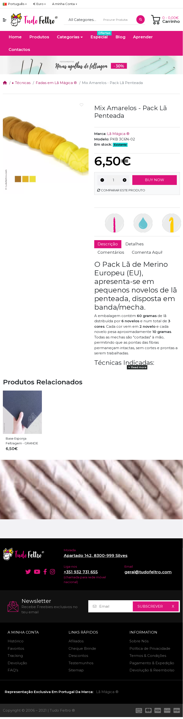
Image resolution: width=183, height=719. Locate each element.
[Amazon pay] (138, 710)
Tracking (15, 655)
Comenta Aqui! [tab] (147, 252)
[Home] (5, 82)
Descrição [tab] (108, 244)
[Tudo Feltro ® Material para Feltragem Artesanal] (30, 554)
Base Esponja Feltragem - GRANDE (22, 440)
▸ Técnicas (21, 82)
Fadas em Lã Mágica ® (56, 82)
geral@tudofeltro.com (148, 572)
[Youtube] (37, 571)
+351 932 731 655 (81, 572)
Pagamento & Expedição (151, 663)
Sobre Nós (138, 641)
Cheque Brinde (82, 648)
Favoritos (16, 648)
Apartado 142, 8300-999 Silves (96, 555)
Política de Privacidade (149, 648)
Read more (138, 367)
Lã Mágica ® (118, 133)
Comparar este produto (122, 190)
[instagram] (53, 571)
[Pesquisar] (140, 19)
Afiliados (76, 641)
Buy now (154, 180)
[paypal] (167, 710)
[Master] (148, 710)
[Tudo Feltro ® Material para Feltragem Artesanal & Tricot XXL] (34, 20)
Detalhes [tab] (134, 244)
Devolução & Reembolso (151, 670)
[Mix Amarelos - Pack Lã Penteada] (46, 145)
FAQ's (13, 670)
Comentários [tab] (111, 252)
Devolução (17, 663)
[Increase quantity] (125, 180)
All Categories (81, 19)
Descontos (78, 655)
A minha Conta (23, 632)
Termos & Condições (147, 655)
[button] (39, 4)
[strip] (177, 710)
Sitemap (76, 670)
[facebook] (45, 571)
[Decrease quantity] (102, 180)
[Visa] (158, 710)
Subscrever (150, 606)
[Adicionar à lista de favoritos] (81, 105)
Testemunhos (81, 663)
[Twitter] (27, 571)
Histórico (16, 641)
